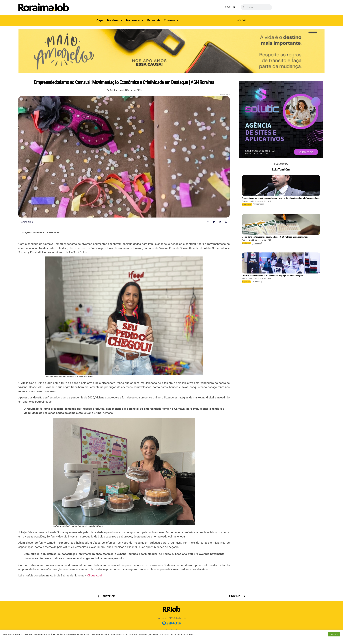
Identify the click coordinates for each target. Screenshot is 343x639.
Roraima (113, 20)
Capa (99, 20)
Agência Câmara (247, 204)
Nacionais (133, 20)
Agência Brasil (247, 243)
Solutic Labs (181, 618)
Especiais (153, 20)
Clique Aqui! (94, 575)
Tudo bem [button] (334, 634)
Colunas (169, 20)
